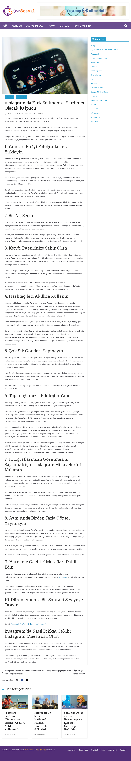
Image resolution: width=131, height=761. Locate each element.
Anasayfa (71, 750)
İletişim (123, 750)
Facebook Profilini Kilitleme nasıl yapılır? (28, 624)
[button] (44, 26)
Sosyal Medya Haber (99, 92)
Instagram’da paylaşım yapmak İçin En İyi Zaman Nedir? (65, 672)
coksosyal (39, 113)
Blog (93, 45)
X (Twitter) (95, 117)
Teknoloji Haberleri (99, 100)
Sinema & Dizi (97, 88)
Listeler (64, 26)
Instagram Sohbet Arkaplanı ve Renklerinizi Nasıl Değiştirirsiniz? (24, 672)
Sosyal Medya (34, 26)
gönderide (63, 577)
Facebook (95, 54)
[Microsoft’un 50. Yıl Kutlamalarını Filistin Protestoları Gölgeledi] (45, 697)
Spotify (94, 96)
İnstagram (9, 97)
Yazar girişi (112, 750)
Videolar (94, 109)
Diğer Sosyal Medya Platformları (104, 50)
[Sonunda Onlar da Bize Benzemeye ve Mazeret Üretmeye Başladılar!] (75, 697)
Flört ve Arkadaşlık (99, 58)
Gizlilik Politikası (98, 750)
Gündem (17, 26)
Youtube (94, 121)
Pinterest (95, 83)
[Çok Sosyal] (5, 26)
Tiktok (93, 104)
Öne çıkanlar (21, 97)
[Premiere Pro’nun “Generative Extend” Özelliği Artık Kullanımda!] (15, 697)
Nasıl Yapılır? (82, 26)
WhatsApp (95, 113)
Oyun (52, 26)
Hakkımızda (83, 750)
